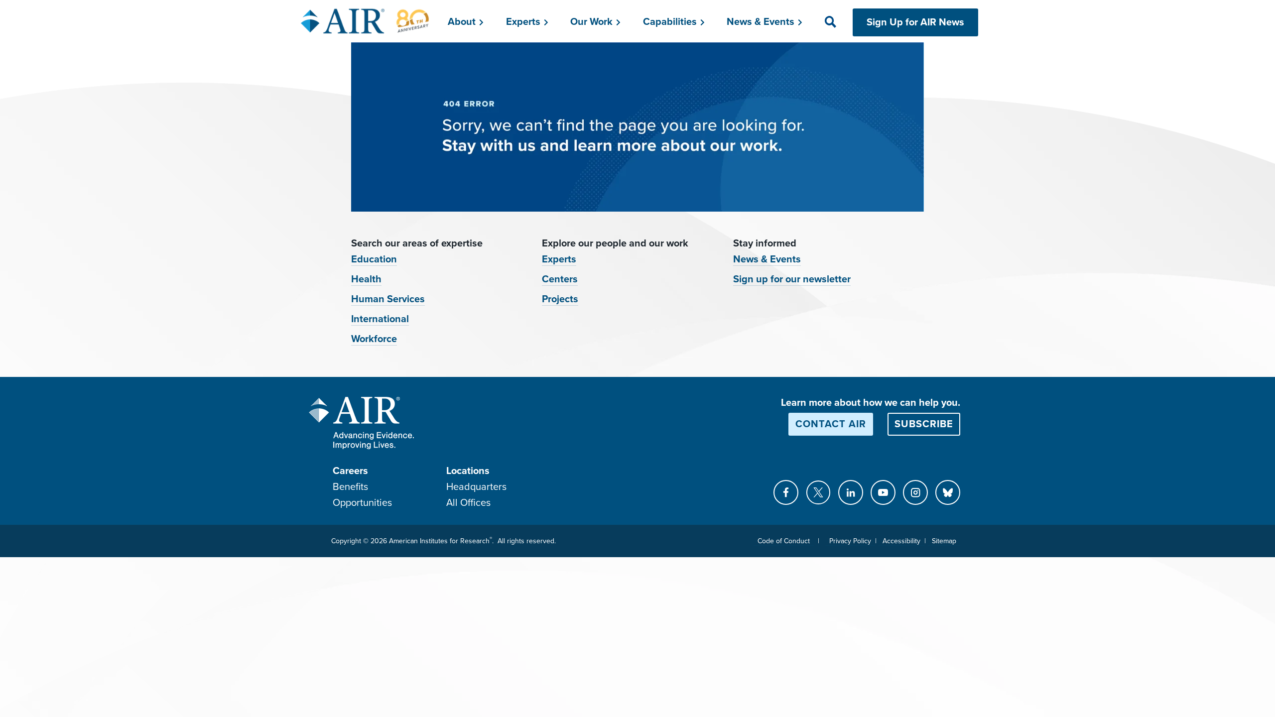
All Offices (468, 503)
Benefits (350, 487)
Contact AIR (830, 424)
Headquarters (476, 487)
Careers (350, 471)
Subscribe (923, 424)
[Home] (365, 20)
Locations (468, 471)
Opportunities (362, 503)
